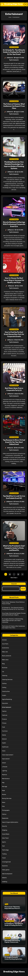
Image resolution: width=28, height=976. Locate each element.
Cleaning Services (7, 679)
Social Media (5, 834)
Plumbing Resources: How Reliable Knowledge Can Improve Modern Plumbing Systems (14, 165)
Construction (6, 691)
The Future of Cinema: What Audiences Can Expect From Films (14, 106)
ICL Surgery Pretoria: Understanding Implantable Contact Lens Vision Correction (12, 620)
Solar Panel (5, 838)
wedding (4, 881)
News (3, 802)
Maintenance (6, 778)
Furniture (5, 731)
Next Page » (14, 577)
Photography (6, 810)
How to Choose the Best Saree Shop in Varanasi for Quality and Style (14, 280)
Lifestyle (4, 766)
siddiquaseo (10, 57)
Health (4, 743)
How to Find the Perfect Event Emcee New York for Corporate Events (14, 334)
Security (4, 826)
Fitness (4, 723)
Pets (3, 806)
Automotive (5, 648)
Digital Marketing (7, 699)
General (4, 739)
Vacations (5, 866)
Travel (4, 858)
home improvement (7, 755)
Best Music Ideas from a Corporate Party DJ (14, 389)
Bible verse (5, 659)
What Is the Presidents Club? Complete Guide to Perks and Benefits (14, 548)
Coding (4, 687)
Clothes (4, 683)
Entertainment (14, 47)
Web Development (7, 873)
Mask (3, 790)
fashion (4, 711)
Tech (3, 846)
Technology (5, 850)
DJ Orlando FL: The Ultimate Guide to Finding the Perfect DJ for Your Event (14, 52)
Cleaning (4, 675)
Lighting (4, 770)
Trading (4, 854)
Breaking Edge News (13, 4)
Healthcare (5, 747)
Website (4, 877)
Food (3, 727)
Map (3, 782)
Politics (4, 814)
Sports (4, 842)
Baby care (5, 651)
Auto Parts (5, 644)
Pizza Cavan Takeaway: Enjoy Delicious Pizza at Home (12, 908)
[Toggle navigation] (2, 4)
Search (14, 584)
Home (3, 751)
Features (4, 715)
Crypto (4, 695)
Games (4, 735)
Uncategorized (6, 862)
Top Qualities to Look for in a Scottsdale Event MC (14, 497)
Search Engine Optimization (10, 822)
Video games (5, 869)
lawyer (4, 762)
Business (4, 667)
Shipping (4, 830)
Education (5, 703)
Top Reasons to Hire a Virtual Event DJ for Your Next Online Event (14, 442)
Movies (4, 794)
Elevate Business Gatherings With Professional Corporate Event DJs (14, 224)
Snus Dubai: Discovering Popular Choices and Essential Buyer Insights (12, 942)
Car (3, 671)
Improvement (6, 759)
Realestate (5, 818)
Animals (4, 640)
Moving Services (6, 798)
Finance (4, 719)
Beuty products (6, 655)
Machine (4, 774)
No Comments (15, 60)
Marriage (4, 786)
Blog (3, 663)
